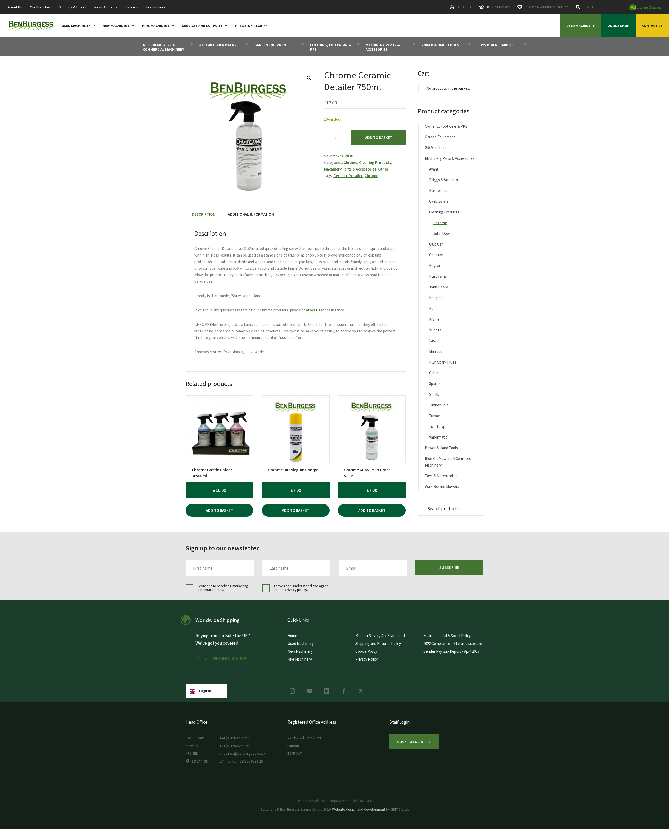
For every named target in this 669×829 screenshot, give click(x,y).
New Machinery (116, 26)
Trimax (434, 415)
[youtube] (309, 691)
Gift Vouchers (436, 147)
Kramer (435, 319)
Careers (131, 7)
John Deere (442, 233)
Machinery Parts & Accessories (350, 169)
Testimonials (155, 7)
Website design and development (358, 809)
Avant (434, 169)
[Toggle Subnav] (92, 25)
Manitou (435, 351)
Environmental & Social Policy (447, 635)
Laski (433, 340)
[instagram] (292, 691)
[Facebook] (344, 691)
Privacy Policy (366, 659)
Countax (436, 254)
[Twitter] (361, 691)
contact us (311, 310)
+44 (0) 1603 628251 (235, 737)
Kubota (435, 329)
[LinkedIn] (326, 691)
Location (200, 761)
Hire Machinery (156, 26)
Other (383, 169)
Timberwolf (438, 404)
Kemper (435, 297)
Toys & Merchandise (441, 475)
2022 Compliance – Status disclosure (452, 643)
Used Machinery (76, 26)
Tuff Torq (436, 426)
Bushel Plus (438, 190)
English (205, 691)
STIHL (434, 394)
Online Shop (618, 25)
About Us (15, 7)
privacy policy (295, 589)
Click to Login (410, 741)
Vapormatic (438, 437)
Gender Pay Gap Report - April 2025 (451, 651)
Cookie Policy (366, 651)
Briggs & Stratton (443, 179)
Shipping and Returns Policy (378, 643)
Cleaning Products (375, 162)
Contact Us (652, 25)
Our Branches (40, 7)
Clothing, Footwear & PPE (446, 126)
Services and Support (202, 26)
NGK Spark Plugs (442, 362)
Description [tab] (203, 214)
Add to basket (378, 137)
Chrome (350, 162)
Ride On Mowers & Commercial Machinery (449, 462)
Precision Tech (248, 26)
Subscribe (449, 567)
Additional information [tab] (251, 214)
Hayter (434, 265)
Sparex (434, 383)
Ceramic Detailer (348, 175)
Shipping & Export (72, 7)
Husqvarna (438, 276)
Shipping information (225, 658)
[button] (309, 78)
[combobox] (600, 7)
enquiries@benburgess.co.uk (243, 753)
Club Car (436, 244)
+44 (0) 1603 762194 (235, 745)
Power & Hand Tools (441, 447)
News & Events (106, 7)
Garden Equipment (440, 136)
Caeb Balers (439, 201)
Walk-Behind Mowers (442, 486)
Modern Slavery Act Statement (380, 635)
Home (292, 635)
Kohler (434, 308)
